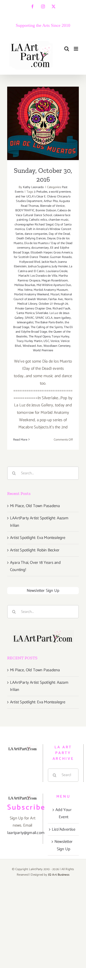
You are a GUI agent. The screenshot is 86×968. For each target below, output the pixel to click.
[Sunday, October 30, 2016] (43, 123)
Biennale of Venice (52, 205)
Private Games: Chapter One (33, 308)
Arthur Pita (51, 201)
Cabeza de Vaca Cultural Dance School (43, 213)
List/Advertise (63, 829)
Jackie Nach (49, 261)
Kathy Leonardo (33, 187)
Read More (20, 439)
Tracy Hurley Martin (29, 341)
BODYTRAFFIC (24, 210)
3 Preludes (40, 191)
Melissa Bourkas (24, 285)
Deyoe (51, 238)
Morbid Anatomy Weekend (31, 294)
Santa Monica (25, 313)
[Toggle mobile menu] (76, 48)
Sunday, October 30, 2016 (43, 113)
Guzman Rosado (61, 257)
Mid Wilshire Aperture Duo (54, 285)
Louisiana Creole (56, 271)
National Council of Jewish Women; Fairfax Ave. (43, 297)
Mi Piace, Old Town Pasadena (35, 506)
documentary (40, 247)
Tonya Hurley (60, 336)
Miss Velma (25, 289)
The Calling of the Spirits (47, 327)
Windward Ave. (32, 345)
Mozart (54, 294)
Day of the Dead (59, 233)
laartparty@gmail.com (25, 832)
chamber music (58, 219)
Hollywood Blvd (29, 261)
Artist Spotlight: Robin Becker (34, 550)
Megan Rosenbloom (55, 280)
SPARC (29, 317)
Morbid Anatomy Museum (51, 289)
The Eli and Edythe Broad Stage (44, 330)
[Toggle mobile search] (66, 48)
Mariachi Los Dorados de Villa (37, 275)
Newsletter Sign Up (43, 590)
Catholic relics (38, 219)
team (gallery (62, 317)
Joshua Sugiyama (39, 266)
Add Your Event (63, 813)
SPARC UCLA (44, 317)
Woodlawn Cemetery (56, 345)
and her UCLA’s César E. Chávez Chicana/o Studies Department (43, 199)
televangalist (25, 322)
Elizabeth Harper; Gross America (51, 252)
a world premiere (60, 191)
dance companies (36, 233)
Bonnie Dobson (46, 210)
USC (46, 341)
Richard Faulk (61, 308)
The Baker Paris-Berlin (49, 322)
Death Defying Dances (31, 238)
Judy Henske (60, 266)
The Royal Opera (39, 336)
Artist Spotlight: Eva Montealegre (37, 537)
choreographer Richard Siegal (34, 224)
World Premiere (43, 350)
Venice (54, 341)
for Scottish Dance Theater (31, 257)
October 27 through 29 (53, 303)
